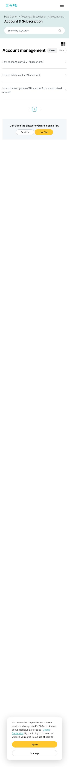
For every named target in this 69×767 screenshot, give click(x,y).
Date (61, 50)
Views (52, 50)
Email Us (25, 132)
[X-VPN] (11, 5)
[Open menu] (62, 5)
